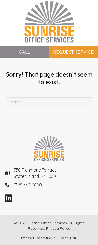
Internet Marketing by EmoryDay (49, 238)
